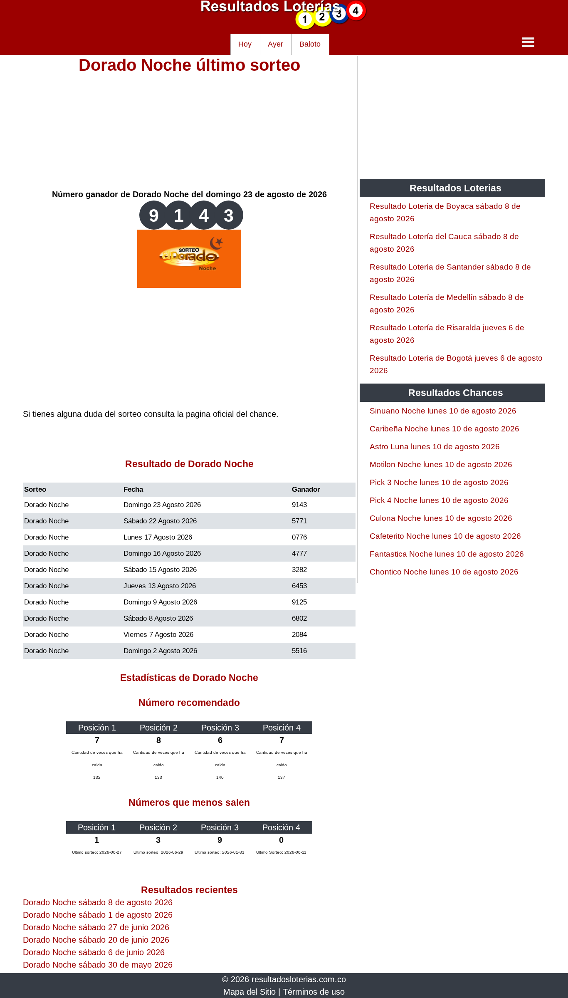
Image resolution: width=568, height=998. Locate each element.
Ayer (275, 44)
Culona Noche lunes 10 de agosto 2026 (441, 518)
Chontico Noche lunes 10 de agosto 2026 (444, 571)
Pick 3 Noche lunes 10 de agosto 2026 (439, 482)
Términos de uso (314, 991)
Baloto (310, 44)
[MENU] (528, 42)
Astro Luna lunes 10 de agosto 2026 (435, 446)
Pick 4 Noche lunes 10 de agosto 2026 (439, 500)
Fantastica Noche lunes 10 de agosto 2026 (447, 554)
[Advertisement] (189, 130)
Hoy (245, 44)
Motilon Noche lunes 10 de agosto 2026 (441, 464)
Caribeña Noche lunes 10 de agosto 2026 (444, 428)
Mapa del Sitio (249, 991)
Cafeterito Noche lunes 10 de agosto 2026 (445, 536)
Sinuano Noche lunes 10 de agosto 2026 (443, 410)
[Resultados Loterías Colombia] (284, 27)
